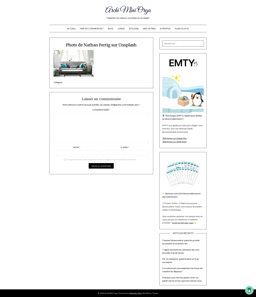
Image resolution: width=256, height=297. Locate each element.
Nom (76, 147)
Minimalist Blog (135, 293)
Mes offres (149, 28)
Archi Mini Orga (128, 10)
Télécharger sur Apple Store (174, 141)
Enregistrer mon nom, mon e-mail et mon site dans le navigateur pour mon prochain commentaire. (102, 160)
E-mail (125, 147)
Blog (110, 28)
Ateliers (134, 28)
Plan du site (182, 28)
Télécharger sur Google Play (174, 138)
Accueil (71, 28)
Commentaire (101, 109)
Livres (121, 28)
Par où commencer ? (92, 28)
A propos (165, 28)
